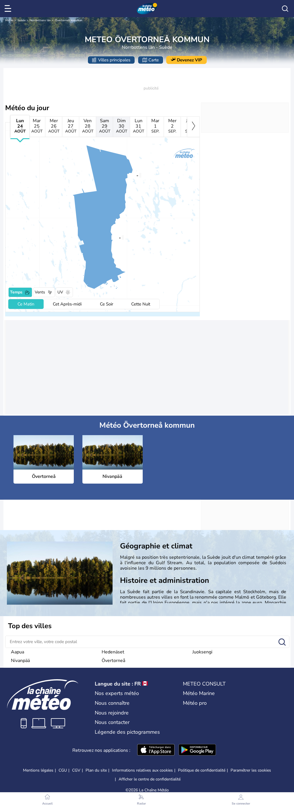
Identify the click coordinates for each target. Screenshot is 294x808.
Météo (9, 20)
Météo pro (195, 703)
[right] (193, 126)
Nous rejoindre (112, 712)
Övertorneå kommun (68, 20)
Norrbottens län (40, 20)
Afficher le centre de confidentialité (150, 779)
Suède (22, 20)
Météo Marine (199, 693)
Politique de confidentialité (201, 770)
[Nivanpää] (129, 175)
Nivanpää (20, 660)
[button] (111, 237)
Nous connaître (112, 703)
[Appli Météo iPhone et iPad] (156, 750)
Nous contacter (112, 722)
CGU (63, 770)
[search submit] (282, 642)
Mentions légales (38, 770)
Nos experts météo (117, 693)
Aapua (17, 652)
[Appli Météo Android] (197, 750)
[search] (285, 8)
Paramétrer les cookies (251, 770)
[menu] (8, 8)
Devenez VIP (189, 60)
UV (60, 292)
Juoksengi (202, 652)
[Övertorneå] (111, 237)
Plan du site (96, 770)
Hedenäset (113, 652)
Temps (16, 292)
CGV (76, 770)
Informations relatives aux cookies (142, 770)
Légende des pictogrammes (127, 732)
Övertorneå (113, 660)
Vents (40, 292)
